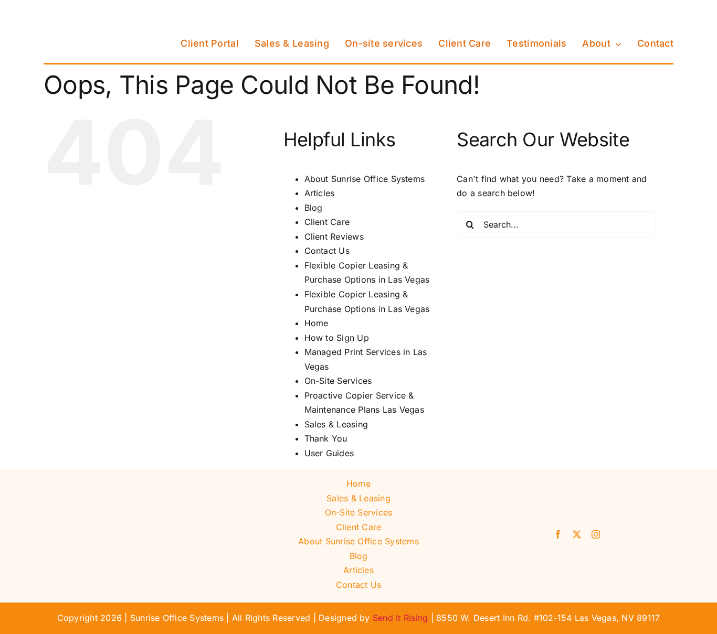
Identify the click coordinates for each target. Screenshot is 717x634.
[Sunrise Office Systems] (96, 12)
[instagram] (596, 534)
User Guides (329, 453)
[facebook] (558, 534)
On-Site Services (338, 380)
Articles (319, 193)
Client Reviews (334, 236)
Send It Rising (400, 617)
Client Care (327, 222)
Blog (313, 207)
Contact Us (327, 250)
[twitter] (577, 534)
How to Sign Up (336, 337)
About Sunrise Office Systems (364, 179)
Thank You (325, 438)
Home (316, 323)
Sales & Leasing (336, 424)
